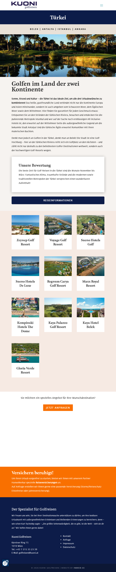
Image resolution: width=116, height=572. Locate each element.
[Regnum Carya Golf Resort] (58, 266)
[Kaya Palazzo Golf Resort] (58, 307)
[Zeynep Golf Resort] (25, 225)
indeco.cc (79, 568)
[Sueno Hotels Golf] (90, 225)
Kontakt (67, 536)
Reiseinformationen (58, 200)
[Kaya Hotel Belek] (90, 307)
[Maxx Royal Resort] (90, 266)
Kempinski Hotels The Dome (25, 327)
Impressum (68, 543)
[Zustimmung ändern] (5, 563)
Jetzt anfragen (58, 407)
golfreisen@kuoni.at (28, 552)
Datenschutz (69, 547)
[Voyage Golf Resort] (58, 225)
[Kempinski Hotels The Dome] (25, 307)
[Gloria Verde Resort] (25, 353)
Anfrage (67, 539)
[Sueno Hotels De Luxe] (25, 266)
